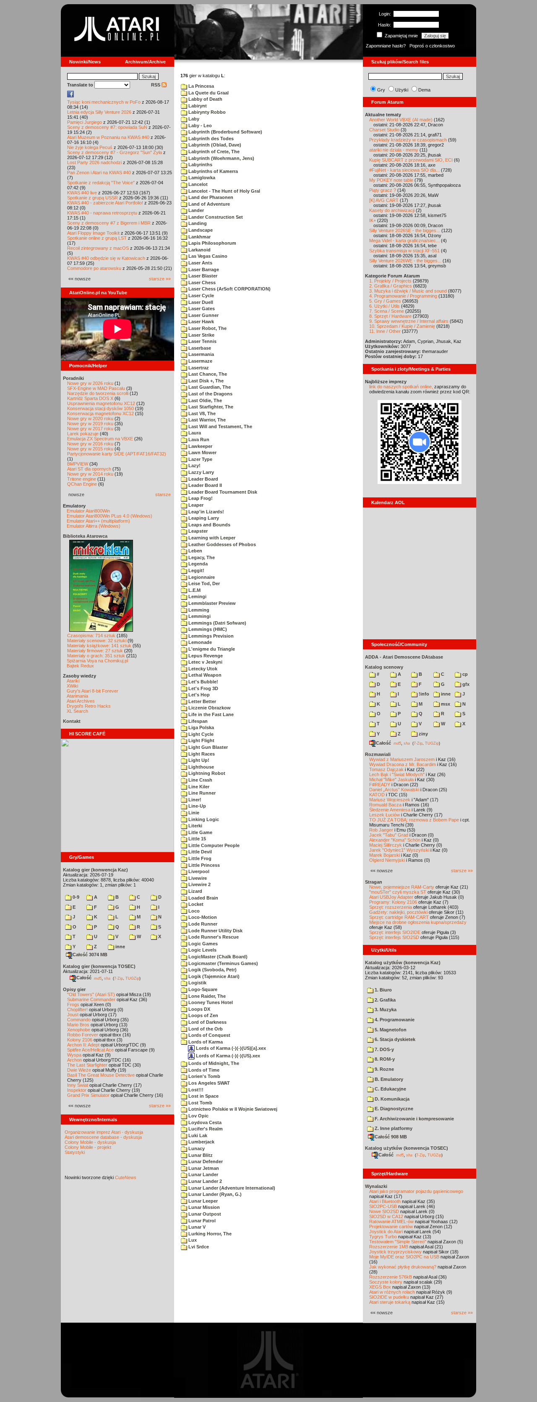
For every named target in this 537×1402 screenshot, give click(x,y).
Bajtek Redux (80, 665)
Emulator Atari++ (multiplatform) (98, 520)
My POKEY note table (391, 180)
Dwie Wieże (79, 1069)
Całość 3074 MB (90, 954)
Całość (83, 977)
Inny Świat (77, 1085)
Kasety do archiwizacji (391, 210)
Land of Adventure (208, 204)
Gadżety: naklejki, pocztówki (398, 912)
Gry (381, 89)
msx (445, 703)
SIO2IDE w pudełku (389, 1297)
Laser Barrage (203, 269)
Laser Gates (201, 308)
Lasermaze (199, 361)
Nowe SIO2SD (384, 1211)
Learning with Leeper (211, 537)
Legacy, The (201, 557)
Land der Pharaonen (210, 197)
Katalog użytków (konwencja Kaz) (403, 962)
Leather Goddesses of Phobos (221, 544)
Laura (194, 432)
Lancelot (197, 184)
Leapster (197, 531)
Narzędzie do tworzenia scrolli (97, 393)
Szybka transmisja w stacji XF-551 (404, 250)
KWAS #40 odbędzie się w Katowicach (106, 258)
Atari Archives (81, 701)
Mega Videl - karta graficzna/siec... (404, 240)
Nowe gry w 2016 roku (90, 443)
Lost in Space (203, 1096)
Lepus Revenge (205, 655)
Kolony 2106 (79, 1039)
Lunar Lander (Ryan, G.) (214, 1194)
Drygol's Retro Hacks (89, 706)
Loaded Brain (202, 897)
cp (464, 674)
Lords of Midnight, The (213, 1063)
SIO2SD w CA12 (386, 1216)
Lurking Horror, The (209, 1233)
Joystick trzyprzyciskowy (395, 1251)
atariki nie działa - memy (393, 149)
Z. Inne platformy (392, 1128)
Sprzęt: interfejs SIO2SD (394, 937)
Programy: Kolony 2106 (393, 902)
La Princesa (200, 86)
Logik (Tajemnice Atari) (213, 976)
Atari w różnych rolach (392, 1292)
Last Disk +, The (205, 380)
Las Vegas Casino (207, 256)
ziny (422, 733)
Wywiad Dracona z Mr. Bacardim (402, 764)
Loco (193, 910)
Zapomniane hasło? (386, 45)
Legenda (197, 563)
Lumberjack (200, 1141)
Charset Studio (384, 129)
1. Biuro (382, 989)
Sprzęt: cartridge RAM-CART (399, 917)
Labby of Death (204, 99)
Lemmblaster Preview (211, 603)
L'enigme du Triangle (211, 648)
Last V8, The (201, 413)
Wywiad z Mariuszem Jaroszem (402, 759)
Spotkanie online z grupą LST (97, 238)
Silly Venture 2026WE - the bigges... (405, 260)
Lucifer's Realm (205, 1128)
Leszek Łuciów (384, 814)
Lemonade (199, 642)
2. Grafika (384, 999)
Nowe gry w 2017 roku (90, 428)
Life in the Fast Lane (210, 714)
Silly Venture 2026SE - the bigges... (404, 230)
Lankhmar (199, 236)
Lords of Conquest (208, 1035)
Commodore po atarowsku (94, 268)
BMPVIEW (77, 463)
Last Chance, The (207, 374)
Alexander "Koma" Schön (394, 839)
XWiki (72, 685)
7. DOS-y (383, 1049)
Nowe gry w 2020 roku (90, 418)
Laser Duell (200, 302)
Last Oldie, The (204, 400)
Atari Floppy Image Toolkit (94, 232)
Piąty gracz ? (382, 190)
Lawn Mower (201, 452)
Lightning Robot (206, 773)
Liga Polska (200, 727)
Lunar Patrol (201, 1220)
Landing (197, 223)
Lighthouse (200, 766)
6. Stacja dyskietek (394, 1039)
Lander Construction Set (215, 217)
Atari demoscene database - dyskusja (103, 1137)
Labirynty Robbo (206, 112)
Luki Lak (197, 1135)
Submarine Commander (91, 999)
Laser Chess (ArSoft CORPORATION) (229, 288)
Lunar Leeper (202, 1200)
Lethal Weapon (204, 674)
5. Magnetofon (390, 1029)
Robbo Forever (82, 1034)
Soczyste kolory (385, 1281)
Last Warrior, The (206, 419)
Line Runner (201, 792)
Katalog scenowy (384, 667)
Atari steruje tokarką (389, 1302)
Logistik (196, 982)
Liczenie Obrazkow (209, 707)
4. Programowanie (393, 1019)
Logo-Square (202, 989)
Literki (194, 825)
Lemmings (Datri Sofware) (216, 622)
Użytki (401, 89)
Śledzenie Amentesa (389, 809)
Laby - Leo (199, 125)
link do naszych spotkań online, (401, 386)
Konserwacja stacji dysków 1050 (100, 408)
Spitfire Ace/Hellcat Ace (90, 1049)
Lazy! (194, 465)
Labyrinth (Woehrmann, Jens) (220, 158)
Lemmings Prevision (210, 635)
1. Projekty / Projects (390, 280)
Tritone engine (81, 478)
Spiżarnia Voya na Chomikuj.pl (97, 660)
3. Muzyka (384, 1009)
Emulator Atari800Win (88, 510)
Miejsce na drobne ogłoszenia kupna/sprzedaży (418, 922)
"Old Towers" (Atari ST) (91, 994)
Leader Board (202, 478)
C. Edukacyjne (389, 1088)
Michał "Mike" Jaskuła (391, 779)
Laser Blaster (202, 275)
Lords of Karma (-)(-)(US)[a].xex (230, 1048)
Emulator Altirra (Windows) (93, 525)
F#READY (379, 784)
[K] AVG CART (384, 200)
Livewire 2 (199, 884)
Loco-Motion (202, 917)
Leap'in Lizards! (205, 511)
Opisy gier (74, 989)
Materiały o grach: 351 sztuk (96, 655)
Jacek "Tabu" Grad (388, 834)
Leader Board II (204, 485)
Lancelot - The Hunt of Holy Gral (223, 191)
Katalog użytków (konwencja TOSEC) (406, 1148)
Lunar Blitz (200, 1155)
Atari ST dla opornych (89, 468)
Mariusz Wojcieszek (389, 799)
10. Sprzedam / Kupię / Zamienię (402, 326)
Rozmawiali (378, 754)
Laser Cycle (200, 295)
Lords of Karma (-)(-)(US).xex (227, 1055)
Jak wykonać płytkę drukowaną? (402, 1266)
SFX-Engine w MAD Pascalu (96, 388)
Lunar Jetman (203, 1168)
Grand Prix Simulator (88, 1095)
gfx (465, 684)
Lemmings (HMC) (207, 629)
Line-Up (196, 805)
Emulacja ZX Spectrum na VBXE (100, 438)
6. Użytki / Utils (384, 306)
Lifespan (197, 721)
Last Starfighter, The (210, 406)
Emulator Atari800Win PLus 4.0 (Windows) (109, 515)
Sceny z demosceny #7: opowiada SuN (107, 127)
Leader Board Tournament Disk (222, 491)
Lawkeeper (199, 446)
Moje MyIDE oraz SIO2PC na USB (404, 1256)
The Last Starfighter (87, 1064)
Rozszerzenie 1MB (388, 1246)
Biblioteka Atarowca (85, 536)
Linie (193, 812)
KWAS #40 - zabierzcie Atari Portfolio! (105, 202)
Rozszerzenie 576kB (390, 1276)
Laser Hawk (200, 321)
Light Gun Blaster (207, 747)
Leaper (195, 504)
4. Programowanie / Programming (403, 295)
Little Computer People (213, 845)
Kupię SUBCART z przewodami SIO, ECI (411, 159)
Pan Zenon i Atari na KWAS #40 (99, 172)
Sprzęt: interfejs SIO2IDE (394, 932)
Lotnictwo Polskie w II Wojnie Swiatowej (232, 1109)
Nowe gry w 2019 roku (90, 423)
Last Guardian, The (209, 387)
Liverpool (198, 871)
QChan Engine (82, 484)
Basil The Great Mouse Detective (101, 1075)
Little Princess (203, 865)
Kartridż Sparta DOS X (90, 398)
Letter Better (201, 701)
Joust (72, 1014)
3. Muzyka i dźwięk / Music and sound (408, 290)
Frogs (73, 1004)
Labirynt (197, 105)
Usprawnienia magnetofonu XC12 (101, 403)
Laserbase (199, 347)
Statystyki (75, 1152)
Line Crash (199, 779)
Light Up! (198, 760)
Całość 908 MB (391, 1136)
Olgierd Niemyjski (387, 860)
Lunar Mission (203, 1207)
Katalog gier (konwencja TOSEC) (99, 966)
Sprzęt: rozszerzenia (390, 907)
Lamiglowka (201, 177)
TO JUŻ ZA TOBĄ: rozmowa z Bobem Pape (414, 819)
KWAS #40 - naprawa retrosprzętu (102, 212)
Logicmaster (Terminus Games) (222, 963)
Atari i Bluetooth (385, 1201)
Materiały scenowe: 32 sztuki (96, 640)
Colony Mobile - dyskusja (90, 1142)
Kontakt (72, 721)
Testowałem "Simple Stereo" (397, 1241)
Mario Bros (78, 1024)
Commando (79, 1019)
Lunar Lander (202, 1174)
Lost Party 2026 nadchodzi (94, 162)
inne (119, 946)
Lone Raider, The (206, 996)
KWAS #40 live (82, 192)
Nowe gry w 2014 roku (90, 473)
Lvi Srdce (198, 1246)
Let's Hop (198, 694)
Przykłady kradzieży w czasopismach (408, 139)
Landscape (200, 230)
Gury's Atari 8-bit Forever (92, 690)
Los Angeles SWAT (208, 1083)
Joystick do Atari (386, 1231)
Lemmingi (199, 616)
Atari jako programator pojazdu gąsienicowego (416, 1191)
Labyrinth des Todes (210, 138)
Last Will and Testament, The (219, 426)
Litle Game (199, 832)
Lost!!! (195, 1089)
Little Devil (199, 851)
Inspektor (76, 1090)
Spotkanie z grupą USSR (92, 197)
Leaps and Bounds (208, 524)
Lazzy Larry (200, 472)
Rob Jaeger (381, 829)
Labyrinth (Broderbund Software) (224, 131)
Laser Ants (199, 262)
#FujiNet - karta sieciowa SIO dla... (404, 170)
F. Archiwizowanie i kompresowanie (413, 1118)
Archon (74, 1059)
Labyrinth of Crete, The (213, 151)
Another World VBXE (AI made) (401, 119)
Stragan (373, 881)
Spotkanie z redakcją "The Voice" (101, 182)
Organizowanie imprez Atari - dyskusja (104, 1132)
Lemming (198, 609)
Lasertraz (198, 367)
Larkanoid (199, 249)
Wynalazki (376, 1186)
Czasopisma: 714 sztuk (91, 635)
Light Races (201, 753)
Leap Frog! (200, 498)
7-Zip (118, 978)
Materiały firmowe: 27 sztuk (95, 650)
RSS (156, 84)
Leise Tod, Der (203, 583)
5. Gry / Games (385, 300)
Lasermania (200, 354)
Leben (194, 550)
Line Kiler (198, 786)
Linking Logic (203, 819)
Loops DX (198, 1009)
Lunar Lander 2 (204, 1181)
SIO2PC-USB (383, 1206)
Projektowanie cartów (391, 1226)
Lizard (194, 891)
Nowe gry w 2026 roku (90, 383)
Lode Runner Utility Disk (214, 930)
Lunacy (196, 1148)
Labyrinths (199, 164)
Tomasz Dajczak (386, 769)
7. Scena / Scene (386, 311)
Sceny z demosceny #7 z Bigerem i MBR (109, 222)
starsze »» (160, 278)
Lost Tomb (199, 1102)
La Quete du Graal (208, 92)
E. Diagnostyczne (393, 1108)
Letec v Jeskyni (204, 661)
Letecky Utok (202, 668)
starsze (163, 494)
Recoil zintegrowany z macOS (98, 248)
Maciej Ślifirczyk (385, 844)
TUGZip (132, 978)
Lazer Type (199, 459)
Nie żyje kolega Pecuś (89, 147)
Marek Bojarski (384, 855)
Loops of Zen (202, 1015)
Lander (195, 210)
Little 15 (196, 838)
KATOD (377, 794)
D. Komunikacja (391, 1098)
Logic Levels (201, 949)
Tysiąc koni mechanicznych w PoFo (104, 102)
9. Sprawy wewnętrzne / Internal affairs (408, 321)
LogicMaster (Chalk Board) (217, 956)
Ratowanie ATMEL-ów (391, 1221)
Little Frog (199, 858)
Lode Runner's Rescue (213, 936)
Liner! (194, 799)
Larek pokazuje (83, 433)
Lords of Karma (205, 1041)
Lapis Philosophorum (211, 243)
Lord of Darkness (207, 1022)
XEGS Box (380, 1287)
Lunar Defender (205, 1161)
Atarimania (77, 695)
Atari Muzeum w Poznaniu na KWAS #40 (108, 137)
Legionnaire (201, 577)
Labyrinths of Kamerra (212, 171)
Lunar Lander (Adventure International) (231, 1187)
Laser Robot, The (207, 328)
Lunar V (196, 1226)
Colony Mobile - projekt (88, 1147)
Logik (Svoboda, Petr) (212, 969)
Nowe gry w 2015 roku (90, 448)
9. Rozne (383, 1069)
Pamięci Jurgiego (84, 122)
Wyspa (74, 1054)
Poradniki (73, 378)
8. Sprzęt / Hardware (390, 316)
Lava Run (198, 439)
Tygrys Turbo (383, 1236)
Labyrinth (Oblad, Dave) (214, 144)
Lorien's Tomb (203, 1076)
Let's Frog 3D (202, 688)
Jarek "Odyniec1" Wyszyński (399, 850)
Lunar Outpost (204, 1213)
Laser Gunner (203, 315)
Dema (424, 89)
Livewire (197, 878)
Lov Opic (198, 1115)
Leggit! (195, 570)
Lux (192, 1239)
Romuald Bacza (385, 804)
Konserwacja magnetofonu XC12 (100, 413)
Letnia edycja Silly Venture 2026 (99, 112)
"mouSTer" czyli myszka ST (397, 892)
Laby (193, 118)
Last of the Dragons (209, 393)
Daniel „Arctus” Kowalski (394, 789)
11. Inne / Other (385, 331)
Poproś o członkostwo (432, 45)
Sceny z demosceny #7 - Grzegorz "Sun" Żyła (114, 152)
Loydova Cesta (204, 1122)
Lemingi (196, 596)
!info (423, 693)
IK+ (372, 220)
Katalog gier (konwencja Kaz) (95, 869)
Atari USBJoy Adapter (391, 897)
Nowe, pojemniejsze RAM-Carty (401, 886)
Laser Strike (200, 334)
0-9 (75, 897)
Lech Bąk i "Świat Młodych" (397, 774)
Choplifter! (77, 1009)
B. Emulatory (388, 1079)
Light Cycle (200, 734)
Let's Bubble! (202, 681)
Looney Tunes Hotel (210, 1002)
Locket (195, 904)
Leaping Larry (203, 518)
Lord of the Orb (205, 1028)
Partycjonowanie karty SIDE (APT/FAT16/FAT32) (116, 453)
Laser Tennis (201, 341)
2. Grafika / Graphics (390, 285)
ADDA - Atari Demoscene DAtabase (404, 656)
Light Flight (200, 740)
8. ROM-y (384, 1059)
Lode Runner (202, 923)
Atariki (73, 680)
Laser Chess (201, 282)
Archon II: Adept (84, 1044)
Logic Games (202, 943)
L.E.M (194, 590)
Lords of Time (203, 1069)
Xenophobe (78, 1029)
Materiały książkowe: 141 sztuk (99, 645)
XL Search (77, 711)
